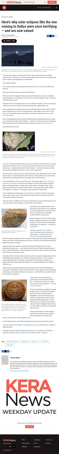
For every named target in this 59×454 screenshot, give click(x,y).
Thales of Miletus (48, 258)
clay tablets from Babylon (44, 230)
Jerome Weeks (11, 35)
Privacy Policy (37, 446)
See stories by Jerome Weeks (19, 371)
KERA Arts (24, 446)
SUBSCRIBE (29, 427)
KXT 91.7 (36, 443)
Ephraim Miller (51, 173)
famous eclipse (22, 166)
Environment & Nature (7, 17)
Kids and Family (25, 443)
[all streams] (56, 8)
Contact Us (48, 443)
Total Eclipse (10, 345)
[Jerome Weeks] (5, 360)
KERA (23, 439)
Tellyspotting (37, 439)
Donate (52, 2)
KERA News (24, 341)
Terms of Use (49, 439)
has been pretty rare (46, 123)
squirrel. (15, 100)
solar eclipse (34, 341)
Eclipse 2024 (45, 341)
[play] (4, 8)
